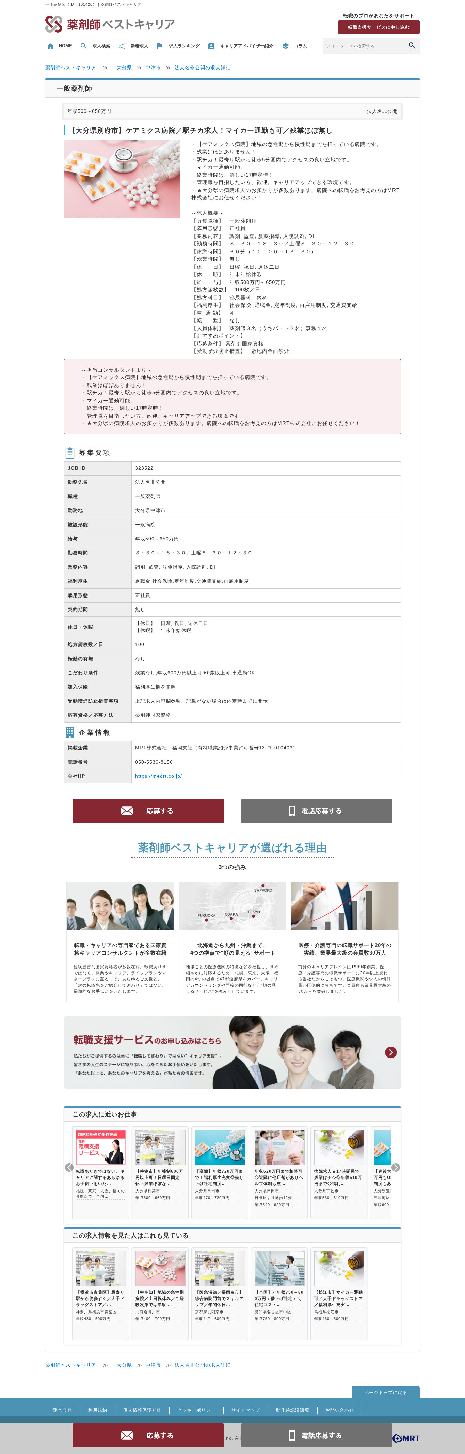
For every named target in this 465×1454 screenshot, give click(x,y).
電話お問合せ (317, 1435)
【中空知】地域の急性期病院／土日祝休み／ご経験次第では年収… (159, 1298)
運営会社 (62, 1410)
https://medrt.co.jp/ (158, 776)
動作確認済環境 (292, 1410)
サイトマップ (245, 1410)
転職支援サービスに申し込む (379, 27)
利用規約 (97, 1410)
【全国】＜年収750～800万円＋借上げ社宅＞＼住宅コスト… (279, 1298)
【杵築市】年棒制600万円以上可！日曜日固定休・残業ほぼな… (159, 1177)
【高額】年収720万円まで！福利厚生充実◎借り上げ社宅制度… (219, 1177)
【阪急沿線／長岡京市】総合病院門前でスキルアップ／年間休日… (219, 1298)
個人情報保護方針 (142, 1410)
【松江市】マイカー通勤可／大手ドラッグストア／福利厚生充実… (338, 1298)
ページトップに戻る (385, 1392)
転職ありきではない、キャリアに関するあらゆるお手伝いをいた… (100, 1177)
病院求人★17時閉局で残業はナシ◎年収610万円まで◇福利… (338, 1177)
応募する (148, 1435)
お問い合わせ (339, 1410)
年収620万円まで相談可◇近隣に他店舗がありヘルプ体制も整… (279, 1177)
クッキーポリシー (196, 1410)
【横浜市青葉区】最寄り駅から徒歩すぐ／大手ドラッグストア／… (100, 1298)
